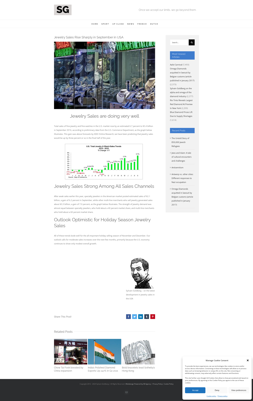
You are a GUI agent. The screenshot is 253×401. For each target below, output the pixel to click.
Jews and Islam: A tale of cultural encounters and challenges (181, 157)
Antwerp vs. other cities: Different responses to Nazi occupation (182, 178)
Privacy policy (222, 396)
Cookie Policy (168, 384)
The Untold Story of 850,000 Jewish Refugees (180, 142)
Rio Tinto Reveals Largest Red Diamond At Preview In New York (181, 104)
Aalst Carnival (176, 64)
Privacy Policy (157, 384)
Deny (217, 390)
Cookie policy (211, 396)
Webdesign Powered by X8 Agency (138, 384)
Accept (195, 390)
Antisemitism (177, 167)
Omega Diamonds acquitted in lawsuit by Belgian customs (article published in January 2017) (182, 197)
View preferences (238, 390)
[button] (247, 360)
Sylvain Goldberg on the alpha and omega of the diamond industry (181, 92)
